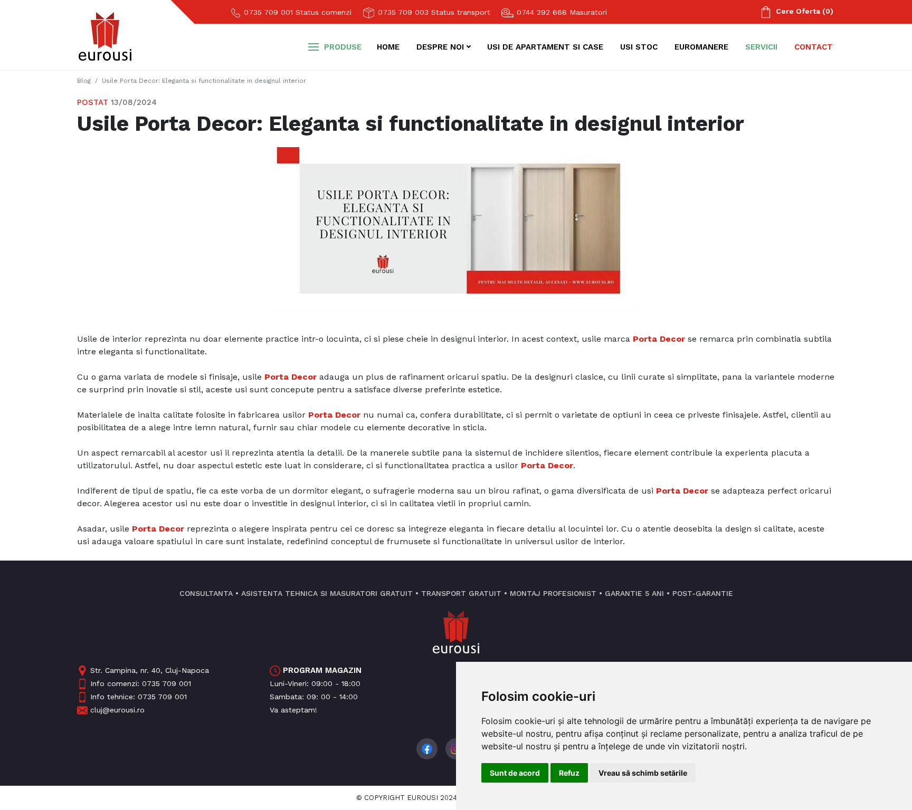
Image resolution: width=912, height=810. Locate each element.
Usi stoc (639, 47)
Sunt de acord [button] (515, 772)
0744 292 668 (560, 12)
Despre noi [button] (440, 47)
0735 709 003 (432, 12)
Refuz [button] (569, 772)
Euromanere (701, 47)
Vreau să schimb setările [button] (642, 772)
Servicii (761, 47)
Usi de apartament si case (545, 47)
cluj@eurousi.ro (117, 710)
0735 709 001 (296, 12)
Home (388, 47)
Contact (813, 47)
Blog (84, 80)
